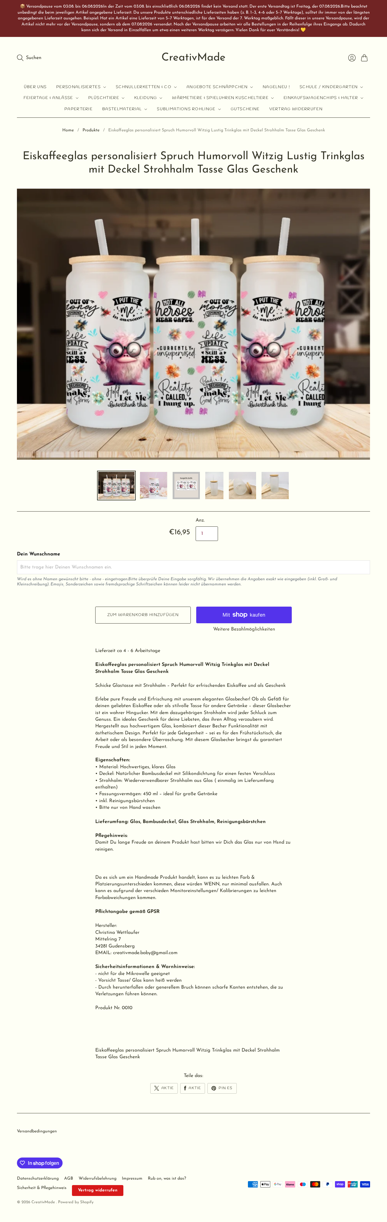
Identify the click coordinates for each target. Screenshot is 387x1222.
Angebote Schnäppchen (217, 87)
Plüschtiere (103, 97)
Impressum (132, 1178)
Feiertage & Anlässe (48, 97)
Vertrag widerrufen (296, 109)
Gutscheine (245, 109)
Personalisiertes (78, 87)
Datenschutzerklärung (38, 1178)
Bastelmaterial (122, 109)
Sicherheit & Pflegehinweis (42, 1188)
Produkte (91, 130)
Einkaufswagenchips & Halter (321, 97)
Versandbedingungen (37, 1131)
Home (68, 130)
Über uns (35, 87)
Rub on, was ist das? (167, 1178)
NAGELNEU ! (276, 87)
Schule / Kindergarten (329, 87)
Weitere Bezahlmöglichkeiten (244, 629)
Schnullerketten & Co (143, 87)
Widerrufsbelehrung (97, 1178)
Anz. (200, 520)
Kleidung (145, 97)
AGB (68, 1178)
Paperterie (78, 109)
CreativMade (193, 57)
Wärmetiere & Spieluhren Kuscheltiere (220, 97)
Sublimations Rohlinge (186, 109)
